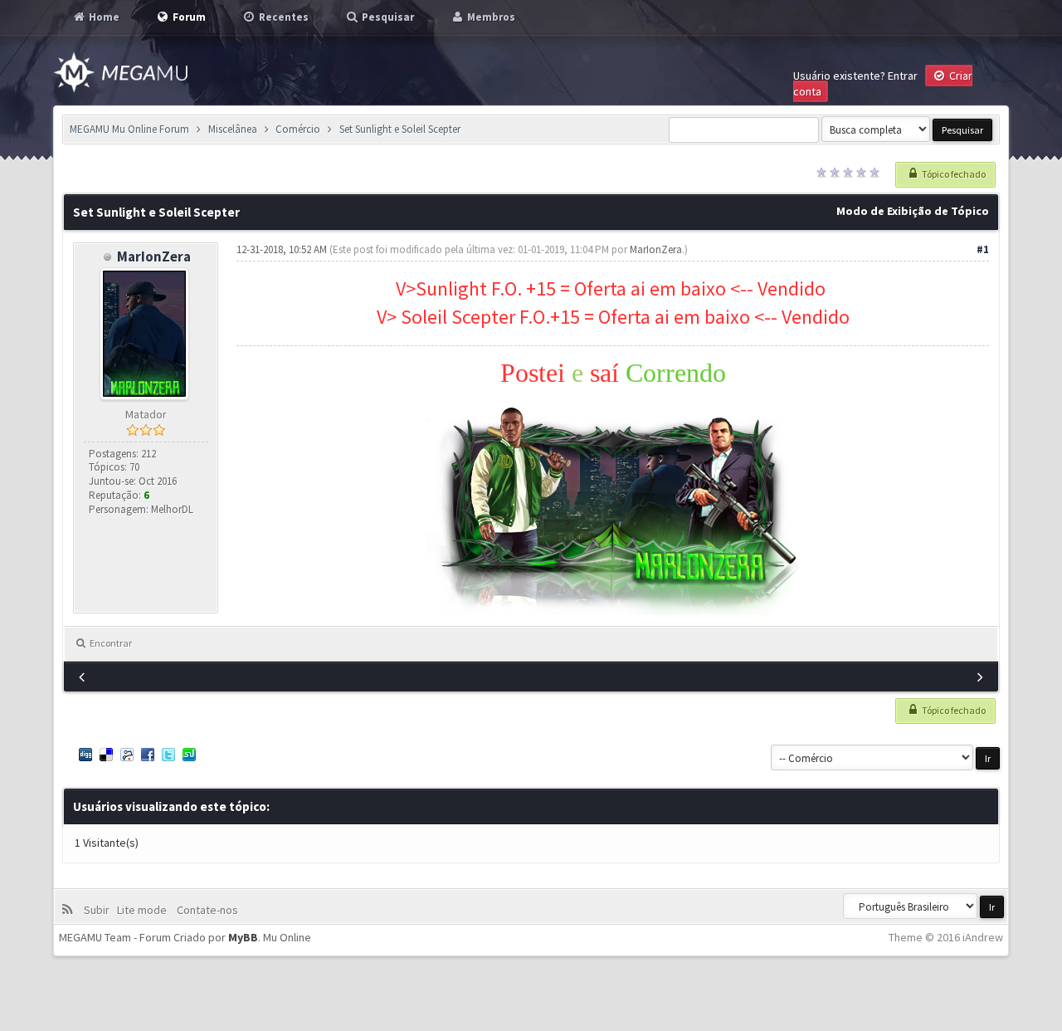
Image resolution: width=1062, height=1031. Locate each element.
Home (102, 17)
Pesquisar (386, 17)
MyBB (243, 937)
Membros (490, 17)
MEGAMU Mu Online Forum (129, 129)
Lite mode (144, 909)
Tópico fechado (953, 174)
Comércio (297, 129)
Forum (188, 17)
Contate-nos (206, 909)
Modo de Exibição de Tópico (912, 210)
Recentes (282, 17)
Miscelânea (232, 129)
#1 (983, 249)
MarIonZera (154, 256)
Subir (99, 909)
